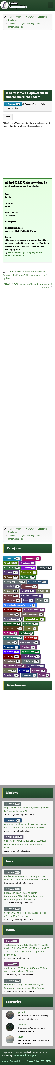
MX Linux (11, 633)
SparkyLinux (36, 666)
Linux (43, 600)
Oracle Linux (13, 638)
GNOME (28, 591)
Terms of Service (17, 1061)
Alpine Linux (31, 558)
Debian (11, 577)
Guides (43, 591)
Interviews (12, 600)
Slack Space (31, 656)
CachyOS (45, 568)
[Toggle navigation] (50, 5)
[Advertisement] (27, 59)
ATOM (48, 1061)
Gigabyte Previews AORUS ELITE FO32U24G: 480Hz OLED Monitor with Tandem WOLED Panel (25, 844)
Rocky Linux (31, 652)
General (30, 586)
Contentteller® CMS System (25, 1055)
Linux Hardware (34, 610)
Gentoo (11, 591)
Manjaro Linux (13, 628)
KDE (28, 600)
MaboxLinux (12, 624)
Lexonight (22, 1024)
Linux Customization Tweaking (20, 605)
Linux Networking (33, 614)
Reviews (12, 652)
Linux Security (13, 619)
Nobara (27, 633)
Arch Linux (12, 568)
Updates (12, 675)
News (7, 116)
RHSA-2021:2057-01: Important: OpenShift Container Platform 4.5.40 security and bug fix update (25, 275)
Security (12, 656)
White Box (29, 675)
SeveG (20, 1037)
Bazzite (29, 568)
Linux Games (13, 610)
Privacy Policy (33, 1061)
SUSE (10, 670)
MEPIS (31, 628)
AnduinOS (27, 563)
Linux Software (35, 619)
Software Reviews (14, 666)
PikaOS (31, 638)
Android (11, 563)
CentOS (11, 572)
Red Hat (28, 647)
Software (31, 661)
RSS (42, 1061)
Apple (12, 941)
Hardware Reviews (31, 596)
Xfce (44, 675)
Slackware (12, 661)
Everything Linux (15, 582)
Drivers (28, 577)
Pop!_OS (11, 642)
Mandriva (31, 624)
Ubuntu (39, 670)
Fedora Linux (37, 582)
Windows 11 (13, 820)
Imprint (5, 1061)
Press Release (29, 642)
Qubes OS (11, 647)
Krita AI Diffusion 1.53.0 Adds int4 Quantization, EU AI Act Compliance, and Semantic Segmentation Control (24, 896)
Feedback (12, 586)
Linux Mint (12, 614)
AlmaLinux (13, 104)
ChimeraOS (29, 572)
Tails (24, 670)
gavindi (21, 1012)
